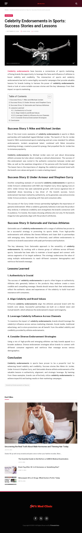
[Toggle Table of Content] (48, 96)
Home (6, 10)
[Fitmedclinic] (41, 3)
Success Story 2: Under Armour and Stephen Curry (30, 102)
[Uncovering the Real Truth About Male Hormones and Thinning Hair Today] (41, 423)
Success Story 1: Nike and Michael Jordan (26, 100)
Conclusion (15, 120)
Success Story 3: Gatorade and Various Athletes (30, 105)
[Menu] (6, 3)
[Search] (76, 3)
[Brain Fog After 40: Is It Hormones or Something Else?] (10, 470)
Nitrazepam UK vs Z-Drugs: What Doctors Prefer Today (39, 478)
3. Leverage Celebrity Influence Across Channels (31, 115)
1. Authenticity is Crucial (22, 110)
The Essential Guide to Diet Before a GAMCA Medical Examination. (43, 459)
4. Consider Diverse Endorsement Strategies (30, 118)
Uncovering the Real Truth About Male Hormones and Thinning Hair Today (36, 446)
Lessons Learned (17, 108)
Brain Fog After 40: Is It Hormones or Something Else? (38, 467)
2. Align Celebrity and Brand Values (27, 113)
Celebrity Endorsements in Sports (17, 385)
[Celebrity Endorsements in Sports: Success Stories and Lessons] (41, 65)
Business (9, 15)
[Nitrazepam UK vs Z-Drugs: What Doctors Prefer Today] (10, 481)
